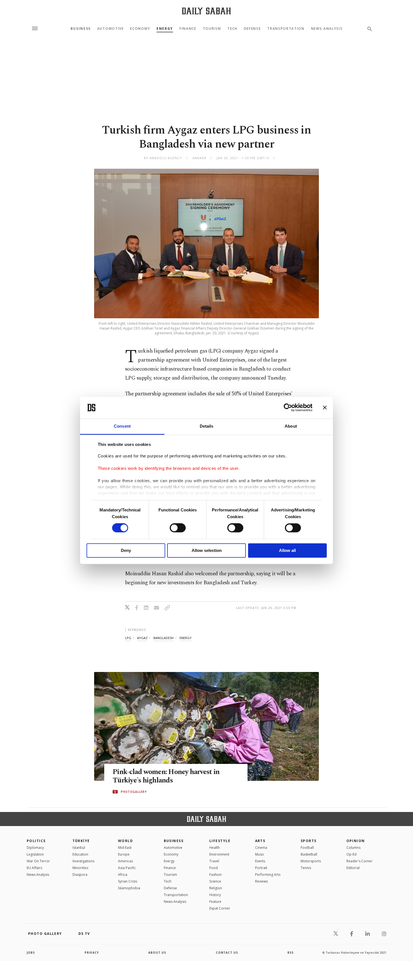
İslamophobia (129, 888)
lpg (128, 638)
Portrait (261, 867)
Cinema (261, 847)
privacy (92, 953)
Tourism (212, 28)
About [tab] (291, 426)
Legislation (35, 854)
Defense (252, 28)
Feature (215, 901)
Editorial (353, 867)
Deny (126, 550)
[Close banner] (325, 408)
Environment (219, 854)
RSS (290, 953)
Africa (122, 874)
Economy (140, 28)
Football (307, 847)
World (125, 840)
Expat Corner (219, 908)
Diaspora (79, 874)
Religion (215, 888)
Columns (353, 847)
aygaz (142, 638)
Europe (124, 854)
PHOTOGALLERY (134, 792)
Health (214, 847)
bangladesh (163, 638)
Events (260, 861)
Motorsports (311, 861)
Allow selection (207, 550)
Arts (260, 840)
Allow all (287, 550)
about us (157, 953)
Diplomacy (35, 847)
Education (80, 854)
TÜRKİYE (81, 840)
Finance (188, 28)
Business (81, 28)
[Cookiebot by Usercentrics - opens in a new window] (287, 407)
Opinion (355, 840)
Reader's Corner (359, 861)
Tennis (306, 867)
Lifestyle (219, 840)
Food (213, 867)
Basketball (309, 854)
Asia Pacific (127, 867)
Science (215, 881)
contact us (227, 953)
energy (186, 638)
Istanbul (78, 847)
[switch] (178, 528)
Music (259, 854)
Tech (232, 28)
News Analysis (327, 28)
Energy (164, 28)
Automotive (110, 28)
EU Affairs (34, 867)
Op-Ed (351, 854)
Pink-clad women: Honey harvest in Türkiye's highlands (166, 776)
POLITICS (36, 840)
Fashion (215, 874)
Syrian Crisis (127, 881)
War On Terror (38, 861)
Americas (125, 861)
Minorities (80, 867)
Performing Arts (267, 874)
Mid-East (124, 847)
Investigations (83, 861)
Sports (309, 840)
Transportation (286, 28)
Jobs (31, 953)
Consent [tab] (122, 426)
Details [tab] (207, 426)
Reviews (261, 881)
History (215, 894)
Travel (214, 861)
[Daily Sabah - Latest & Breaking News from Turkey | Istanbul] (206, 10)
